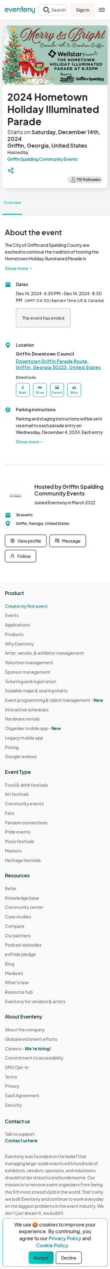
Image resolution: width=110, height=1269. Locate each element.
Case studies (18, 916)
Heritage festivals (23, 860)
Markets (13, 850)
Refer (10, 888)
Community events (24, 803)
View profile (29, 541)
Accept (41, 1257)
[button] (52, 10)
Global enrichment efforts (31, 1039)
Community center (24, 907)
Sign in (82, 10)
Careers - (28, 1048)
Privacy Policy (65, 1238)
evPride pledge (20, 954)
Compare (14, 926)
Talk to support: (21, 1137)
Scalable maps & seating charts (36, 690)
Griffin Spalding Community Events (42, 159)
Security (13, 1105)
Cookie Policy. (52, 1245)
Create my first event (26, 606)
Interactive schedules (27, 709)
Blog (9, 963)
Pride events (17, 831)
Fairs (9, 813)
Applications (17, 624)
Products (14, 634)
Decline (68, 1257)
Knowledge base (22, 898)
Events (12, 615)
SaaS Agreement (22, 1095)
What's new (17, 982)
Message (71, 541)
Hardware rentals (22, 718)
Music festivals (19, 841)
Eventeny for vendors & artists (35, 1001)
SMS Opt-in (16, 1067)
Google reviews (21, 756)
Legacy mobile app (24, 737)
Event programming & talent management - (54, 700)
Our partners (18, 935)
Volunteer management (29, 662)
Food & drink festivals (26, 785)
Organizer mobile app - (33, 728)
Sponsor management (27, 672)
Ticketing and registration (30, 681)
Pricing (12, 747)
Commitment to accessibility (34, 1057)
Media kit (14, 973)
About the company (25, 1029)
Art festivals (17, 794)
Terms (11, 1076)
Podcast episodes (23, 944)
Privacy (12, 1086)
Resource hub (19, 992)
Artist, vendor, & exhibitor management (44, 653)
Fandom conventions (26, 822)
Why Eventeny (19, 643)
